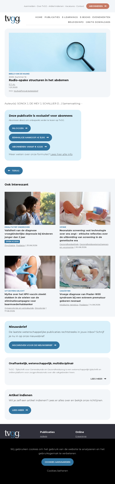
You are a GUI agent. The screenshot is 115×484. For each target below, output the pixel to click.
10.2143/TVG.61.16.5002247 (26, 91)
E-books (85, 17)
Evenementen (101, 17)
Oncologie (40, 308)
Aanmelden (29, 6)
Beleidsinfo (76, 22)
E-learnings (80, 436)
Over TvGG (42, 6)
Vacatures (70, 6)
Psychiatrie (10, 245)
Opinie (63, 227)
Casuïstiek (65, 291)
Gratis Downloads (98, 22)
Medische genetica (69, 304)
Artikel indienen (56, 6)
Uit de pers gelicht (15, 291)
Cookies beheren (57, 470)
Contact (80, 6)
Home (38, 17)
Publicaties (52, 17)
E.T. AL (12, 84)
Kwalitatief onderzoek (17, 227)
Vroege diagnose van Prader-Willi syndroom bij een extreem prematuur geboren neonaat (82, 297)
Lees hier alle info (61, 154)
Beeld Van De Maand (19, 74)
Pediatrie (20, 245)
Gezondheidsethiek (69, 244)
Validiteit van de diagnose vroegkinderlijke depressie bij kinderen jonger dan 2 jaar (29, 234)
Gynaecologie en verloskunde (19, 308)
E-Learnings (70, 17)
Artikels (43, 436)
